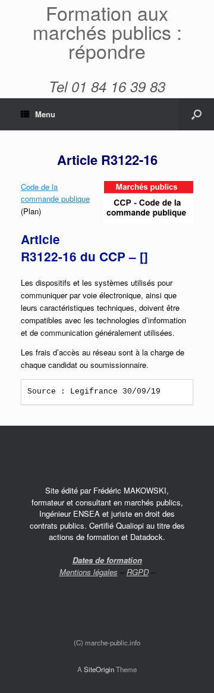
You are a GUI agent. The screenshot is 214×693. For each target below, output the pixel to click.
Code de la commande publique (55, 193)
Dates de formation (107, 560)
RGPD (138, 572)
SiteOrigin (99, 669)
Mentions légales (88, 572)
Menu (45, 114)
